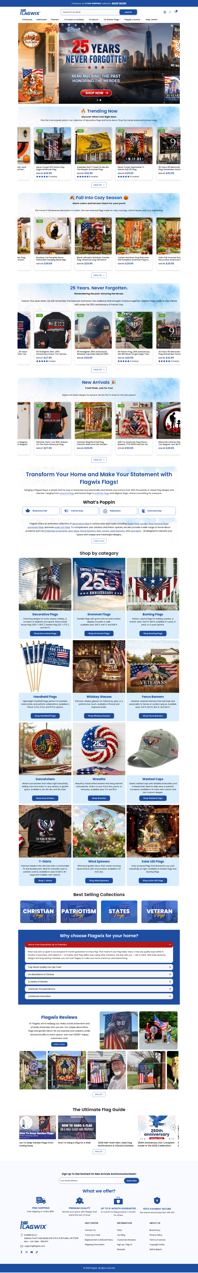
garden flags (147, 523)
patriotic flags (102, 493)
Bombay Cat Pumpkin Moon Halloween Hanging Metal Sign (157, 258)
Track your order (92, 1235)
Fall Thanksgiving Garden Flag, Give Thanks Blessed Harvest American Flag (117, 259)
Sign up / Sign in (124, 1244)
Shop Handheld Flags (45, 715)
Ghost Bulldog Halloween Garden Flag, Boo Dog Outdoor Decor (158, 444)
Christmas (27, 19)
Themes (55, 19)
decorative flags (80, 523)
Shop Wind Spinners (99, 880)
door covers (103, 530)
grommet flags (36, 527)
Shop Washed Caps (153, 798)
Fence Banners (153, 697)
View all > (99, 1094)
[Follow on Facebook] (21, 1252)
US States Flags (111, 19)
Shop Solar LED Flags (153, 880)
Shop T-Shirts (45, 880)
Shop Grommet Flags (99, 633)
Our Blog (121, 1235)
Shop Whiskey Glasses (99, 715)
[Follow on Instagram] (26, 1252)
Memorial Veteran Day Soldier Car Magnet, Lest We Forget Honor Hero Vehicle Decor (116, 444)
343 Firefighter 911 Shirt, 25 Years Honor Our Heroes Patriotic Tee (118, 352)
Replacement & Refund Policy (99, 1239)
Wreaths (99, 779)
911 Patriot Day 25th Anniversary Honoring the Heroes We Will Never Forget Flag (76, 169)
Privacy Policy (156, 1235)
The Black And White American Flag (119, 1144)
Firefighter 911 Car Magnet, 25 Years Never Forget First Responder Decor (34, 354)
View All (97, 185)
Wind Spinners (99, 861)
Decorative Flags (45, 614)
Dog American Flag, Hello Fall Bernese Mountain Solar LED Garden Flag (75, 259)
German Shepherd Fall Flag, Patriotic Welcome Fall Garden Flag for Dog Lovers (35, 444)
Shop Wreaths (99, 798)
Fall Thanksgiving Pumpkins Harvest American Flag (33, 168)
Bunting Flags (153, 614)
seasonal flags (67, 493)
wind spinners (117, 530)
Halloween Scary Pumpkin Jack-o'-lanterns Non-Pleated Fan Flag (117, 169)
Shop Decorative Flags (45, 633)
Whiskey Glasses (99, 697)
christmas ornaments (55, 530)
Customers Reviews (126, 1239)
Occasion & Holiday (74, 19)
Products (93, 19)
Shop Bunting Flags (152, 633)
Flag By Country (132, 19)
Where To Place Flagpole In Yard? (41, 1142)
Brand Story (155, 1230)
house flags (133, 523)
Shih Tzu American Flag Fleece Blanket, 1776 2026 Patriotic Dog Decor (77, 444)
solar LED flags (62, 527)
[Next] (173, 1127)
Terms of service (157, 1239)
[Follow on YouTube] (31, 1252)
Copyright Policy (157, 1244)
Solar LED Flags (153, 861)
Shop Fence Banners (153, 715)
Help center (151, 19)
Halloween (41, 19)
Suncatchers (45, 779)
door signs (73, 530)
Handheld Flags (45, 697)
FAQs (119, 1230)
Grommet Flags (99, 614)
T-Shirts (45, 861)
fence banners (88, 530)
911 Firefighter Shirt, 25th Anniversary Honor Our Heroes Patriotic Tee (158, 354)
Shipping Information (95, 1244)
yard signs (135, 530)
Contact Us (90, 1230)
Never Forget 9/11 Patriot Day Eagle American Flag (157, 168)
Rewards (121, 1249)
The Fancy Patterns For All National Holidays (161, 1144)
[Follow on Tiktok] (37, 1252)
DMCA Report (156, 1249)
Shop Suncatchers (45, 798)
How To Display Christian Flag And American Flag (81, 1144)
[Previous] (25, 1127)
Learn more (59, 1044)
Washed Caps (152, 779)
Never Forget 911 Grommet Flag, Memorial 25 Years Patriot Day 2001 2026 (76, 354)
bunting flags (161, 523)
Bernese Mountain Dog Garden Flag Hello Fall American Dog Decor (35, 259)
